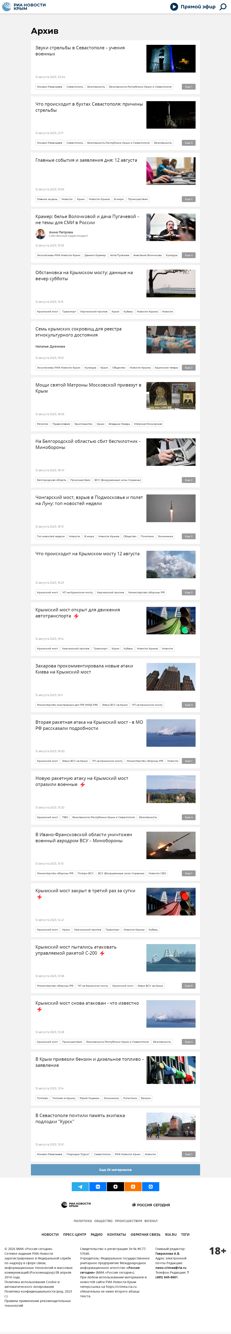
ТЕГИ (185, 1235)
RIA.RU (171, 1235)
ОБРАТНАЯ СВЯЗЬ (146, 1235)
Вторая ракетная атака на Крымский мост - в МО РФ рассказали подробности (89, 725)
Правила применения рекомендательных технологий (38, 1304)
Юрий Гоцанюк (89, 1098)
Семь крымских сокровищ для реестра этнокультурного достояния (78, 332)
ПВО (65, 817)
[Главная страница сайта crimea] (24, 7)
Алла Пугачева (119, 255)
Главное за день (47, 199)
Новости (67, 199)
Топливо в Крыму (63, 1098)
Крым (81, 199)
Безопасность (96, 86)
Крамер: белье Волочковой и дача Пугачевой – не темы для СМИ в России (87, 220)
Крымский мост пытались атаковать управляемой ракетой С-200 (76, 950)
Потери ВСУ (86, 873)
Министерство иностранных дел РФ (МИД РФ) (67, 704)
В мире (119, 199)
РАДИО (97, 1235)
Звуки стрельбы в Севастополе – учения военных (80, 51)
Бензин (146, 1098)
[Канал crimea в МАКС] (150, 1186)
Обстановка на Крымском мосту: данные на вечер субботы (84, 276)
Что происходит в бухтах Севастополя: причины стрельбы (89, 107)
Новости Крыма (99, 199)
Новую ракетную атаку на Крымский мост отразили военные (81, 781)
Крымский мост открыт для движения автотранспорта (77, 613)
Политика (147, 536)
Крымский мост (47, 311)
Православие (61, 424)
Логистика (130, 1098)
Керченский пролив (93, 311)
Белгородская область (51, 480)
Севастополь (75, 86)
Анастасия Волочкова (147, 255)
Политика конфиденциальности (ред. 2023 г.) (38, 1294)
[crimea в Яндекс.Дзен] (115, 1186)
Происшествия (138, 199)
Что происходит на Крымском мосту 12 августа (87, 554)
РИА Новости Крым (128, 1154)
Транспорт (69, 311)
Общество (118, 367)
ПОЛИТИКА (83, 1221)
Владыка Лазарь (119, 424)
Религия (42, 424)
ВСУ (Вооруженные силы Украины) (118, 480)
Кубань (128, 311)
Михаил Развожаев (49, 86)
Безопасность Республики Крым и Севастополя (140, 86)
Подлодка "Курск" (78, 1154)
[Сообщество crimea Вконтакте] (97, 1186)
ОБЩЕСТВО (103, 1221)
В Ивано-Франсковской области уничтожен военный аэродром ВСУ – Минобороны (83, 838)
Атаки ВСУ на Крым (115, 704)
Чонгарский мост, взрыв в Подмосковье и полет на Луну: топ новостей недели (89, 500)
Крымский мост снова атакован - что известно (87, 1003)
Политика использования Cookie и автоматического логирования (32, 1285)
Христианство (83, 424)
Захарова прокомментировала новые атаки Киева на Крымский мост (84, 669)
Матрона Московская (148, 424)
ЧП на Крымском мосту (77, 592)
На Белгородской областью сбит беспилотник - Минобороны (87, 444)
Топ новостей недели (51, 536)
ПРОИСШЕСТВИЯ (128, 1221)
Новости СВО (157, 873)
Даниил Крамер (95, 255)
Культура (171, 255)
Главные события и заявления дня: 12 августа (86, 160)
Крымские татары (166, 367)
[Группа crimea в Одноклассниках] (133, 1186)
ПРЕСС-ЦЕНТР (74, 1235)
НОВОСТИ (50, 1235)
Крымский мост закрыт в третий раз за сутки (85, 891)
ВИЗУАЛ (150, 1221)
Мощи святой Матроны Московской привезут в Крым (88, 388)
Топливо (42, 1098)
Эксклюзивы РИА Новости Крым (58, 255)
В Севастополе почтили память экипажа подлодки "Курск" (80, 1119)
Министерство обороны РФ (146, 592)
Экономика (165, 536)
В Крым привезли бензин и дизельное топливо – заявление (89, 1062)
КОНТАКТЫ (116, 1235)
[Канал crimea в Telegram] (80, 1186)
